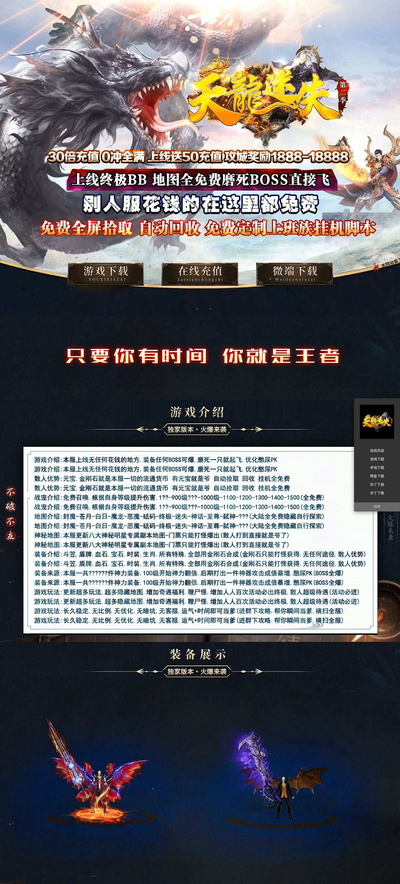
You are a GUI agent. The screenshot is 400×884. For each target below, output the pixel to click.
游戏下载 (377, 459)
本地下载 (377, 468)
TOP (377, 507)
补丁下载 (377, 485)
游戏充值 (377, 451)
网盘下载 (377, 476)
